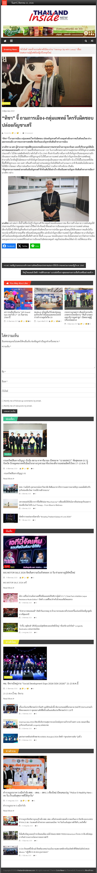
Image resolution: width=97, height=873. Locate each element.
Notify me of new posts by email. (18, 405)
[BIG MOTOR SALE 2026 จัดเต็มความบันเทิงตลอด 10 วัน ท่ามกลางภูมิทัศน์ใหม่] (25, 552)
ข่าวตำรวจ (8, 786)
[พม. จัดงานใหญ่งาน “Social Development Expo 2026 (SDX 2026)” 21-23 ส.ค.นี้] (25, 663)
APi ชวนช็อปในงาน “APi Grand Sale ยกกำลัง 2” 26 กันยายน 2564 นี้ (17, 315)
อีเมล (4, 381)
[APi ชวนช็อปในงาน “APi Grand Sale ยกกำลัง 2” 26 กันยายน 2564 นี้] (18, 298)
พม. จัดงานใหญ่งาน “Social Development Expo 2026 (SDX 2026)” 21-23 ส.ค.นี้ (40, 683)
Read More (8, 478)
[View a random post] (92, 40)
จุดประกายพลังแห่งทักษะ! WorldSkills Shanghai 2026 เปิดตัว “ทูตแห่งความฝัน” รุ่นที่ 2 (50, 736)
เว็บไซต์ (5, 391)
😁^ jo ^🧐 (23, 321)
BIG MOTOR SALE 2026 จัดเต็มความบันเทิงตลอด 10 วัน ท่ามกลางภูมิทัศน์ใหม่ (39, 572)
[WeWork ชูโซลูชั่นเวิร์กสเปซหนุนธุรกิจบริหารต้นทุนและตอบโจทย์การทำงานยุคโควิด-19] (48, 298)
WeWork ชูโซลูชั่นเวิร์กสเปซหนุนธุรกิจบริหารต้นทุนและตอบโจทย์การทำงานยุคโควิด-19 (47, 315)
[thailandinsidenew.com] (5, 41)
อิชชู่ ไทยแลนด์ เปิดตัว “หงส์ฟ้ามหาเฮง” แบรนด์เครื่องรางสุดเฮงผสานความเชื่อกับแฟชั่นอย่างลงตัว (57, 272)
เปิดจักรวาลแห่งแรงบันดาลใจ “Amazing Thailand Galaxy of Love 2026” (45, 516)
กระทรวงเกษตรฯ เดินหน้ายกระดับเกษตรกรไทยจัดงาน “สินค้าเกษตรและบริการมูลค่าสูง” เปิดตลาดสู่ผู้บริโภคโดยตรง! (79, 316)
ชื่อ (4, 371)
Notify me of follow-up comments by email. (22, 400)
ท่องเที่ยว (8, 454)
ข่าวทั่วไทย (6, 103)
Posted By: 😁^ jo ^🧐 (11, 133)
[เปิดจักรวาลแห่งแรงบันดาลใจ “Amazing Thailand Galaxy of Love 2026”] (10, 518)
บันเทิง (7, 566)
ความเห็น (6, 346)
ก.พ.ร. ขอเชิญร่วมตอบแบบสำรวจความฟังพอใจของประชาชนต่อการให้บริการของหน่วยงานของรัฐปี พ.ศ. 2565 (44, 265)
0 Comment (29, 133)
